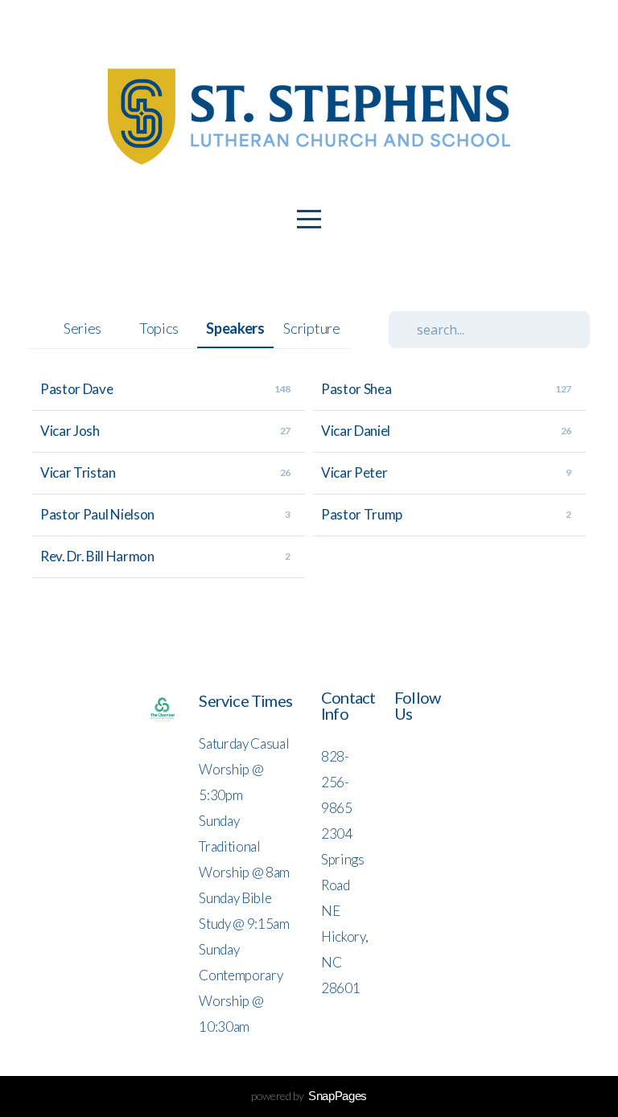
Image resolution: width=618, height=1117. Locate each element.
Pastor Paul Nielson (97, 514)
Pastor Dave (76, 388)
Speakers (235, 328)
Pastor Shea (356, 388)
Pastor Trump (361, 514)
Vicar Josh (70, 430)
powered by (309, 1096)
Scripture (311, 328)
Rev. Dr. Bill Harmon (97, 556)
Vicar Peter (354, 472)
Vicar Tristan (78, 472)
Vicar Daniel (355, 430)
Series (82, 328)
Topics (159, 328)
